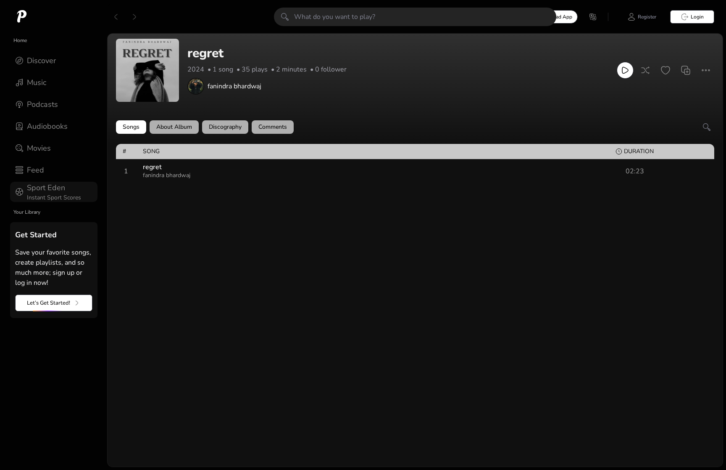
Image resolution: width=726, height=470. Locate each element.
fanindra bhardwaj (234, 86)
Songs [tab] (131, 127)
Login (697, 16)
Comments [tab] (272, 127)
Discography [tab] (225, 127)
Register (647, 16)
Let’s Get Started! (48, 303)
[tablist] (415, 127)
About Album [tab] (174, 127)
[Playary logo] (21, 16)
